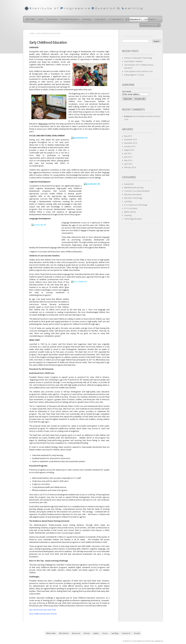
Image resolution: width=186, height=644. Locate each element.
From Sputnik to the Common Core (138, 71)
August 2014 (129, 150)
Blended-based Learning (133, 188)
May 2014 (128, 160)
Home (32, 33)
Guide (41, 19)
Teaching (128, 215)
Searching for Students (133, 61)
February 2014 (130, 167)
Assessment (129, 184)
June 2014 (128, 157)
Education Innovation (133, 195)
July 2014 (128, 154)
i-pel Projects (150, 19)
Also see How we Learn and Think (42, 610)
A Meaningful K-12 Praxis (134, 75)
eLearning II (101, 19)
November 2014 (130, 143)
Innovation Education (70, 19)
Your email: (126, 91)
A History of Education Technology (138, 58)
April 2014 (128, 164)
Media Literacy (130, 212)
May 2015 (128, 136)
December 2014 (130, 140)
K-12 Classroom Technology (135, 205)
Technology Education (133, 219)
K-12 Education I (116, 19)
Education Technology (133, 198)
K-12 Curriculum (130, 208)
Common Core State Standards (137, 191)
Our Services (52, 19)
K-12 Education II (134, 19)
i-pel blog (128, 202)
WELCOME (31, 19)
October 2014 (129, 147)
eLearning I (87, 19)
